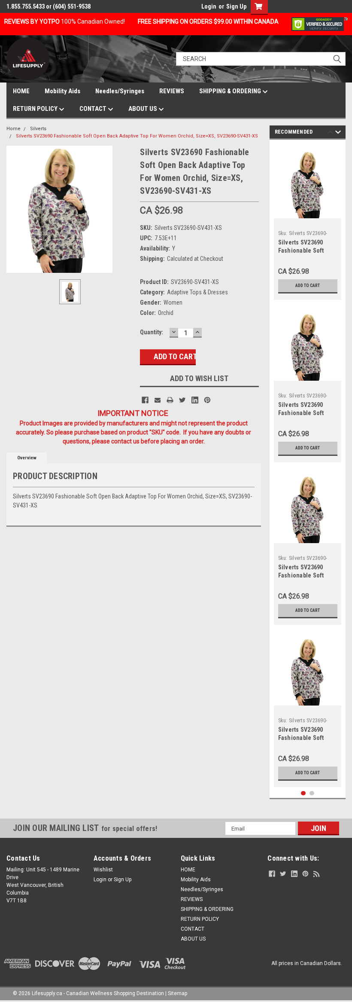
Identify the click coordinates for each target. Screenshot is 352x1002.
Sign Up (236, 6)
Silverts (38, 128)
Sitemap (177, 993)
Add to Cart (307, 285)
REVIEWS (171, 91)
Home (13, 128)
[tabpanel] (308, 222)
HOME (21, 91)
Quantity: (151, 332)
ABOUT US (143, 109)
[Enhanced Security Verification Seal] (319, 23)
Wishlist (103, 870)
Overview (26, 458)
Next (338, 133)
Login (208, 6)
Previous (330, 133)
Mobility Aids (62, 91)
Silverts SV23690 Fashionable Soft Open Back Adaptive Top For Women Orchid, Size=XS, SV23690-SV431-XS (137, 136)
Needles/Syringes (119, 91)
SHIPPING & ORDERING (230, 91)
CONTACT (93, 109)
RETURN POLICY (36, 109)
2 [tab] (312, 793)
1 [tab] (303, 793)
